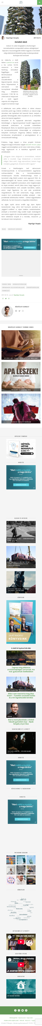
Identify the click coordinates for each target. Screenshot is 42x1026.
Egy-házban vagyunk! (13, 996)
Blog (4, 229)
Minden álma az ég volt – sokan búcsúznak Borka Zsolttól (20, 539)
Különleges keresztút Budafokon (21, 422)
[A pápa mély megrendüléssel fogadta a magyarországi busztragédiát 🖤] (10, 869)
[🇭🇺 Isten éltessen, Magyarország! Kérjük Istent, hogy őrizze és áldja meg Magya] (10, 859)
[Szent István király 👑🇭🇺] (20, 859)
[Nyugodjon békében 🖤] (20, 869)
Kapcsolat (30, 1018)
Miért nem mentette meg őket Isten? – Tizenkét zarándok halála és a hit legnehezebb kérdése (19, 563)
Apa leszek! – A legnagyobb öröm (21, 390)
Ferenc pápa (6, 284)
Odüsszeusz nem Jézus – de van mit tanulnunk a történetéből (18, 589)
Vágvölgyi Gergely (12, 38)
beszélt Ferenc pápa (33, 145)
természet (6, 290)
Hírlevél (22, 1020)
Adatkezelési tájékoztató (11, 1020)
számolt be (10, 62)
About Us (27, 1020)
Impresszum (22, 1018)
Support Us (34, 1020)
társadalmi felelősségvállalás (13, 287)
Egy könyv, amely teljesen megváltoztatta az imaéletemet (21, 358)
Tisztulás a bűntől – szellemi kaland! (19, 751)
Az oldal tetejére (33, 1023)
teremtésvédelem (33, 287)
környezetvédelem (19, 284)
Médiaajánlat (13, 1018)
